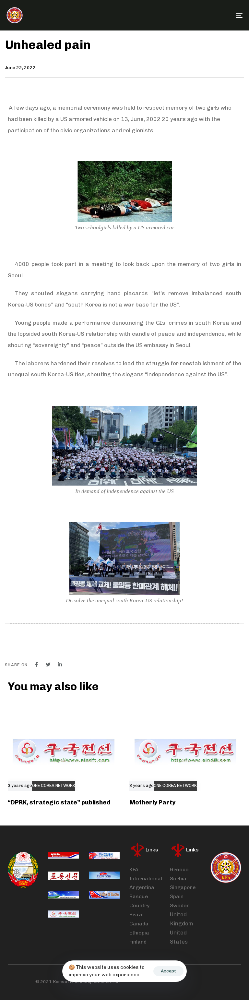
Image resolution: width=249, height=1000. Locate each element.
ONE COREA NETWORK (53, 785)
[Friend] (63, 895)
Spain (177, 896)
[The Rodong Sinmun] (63, 876)
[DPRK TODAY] (104, 876)
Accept (168, 971)
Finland (138, 942)
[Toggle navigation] (203, 15)
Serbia (178, 878)
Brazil (136, 914)
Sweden (180, 905)
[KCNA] (104, 856)
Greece (179, 869)
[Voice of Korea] (104, 895)
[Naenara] (63, 856)
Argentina (141, 887)
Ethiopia (139, 933)
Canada (138, 924)
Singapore (183, 887)
